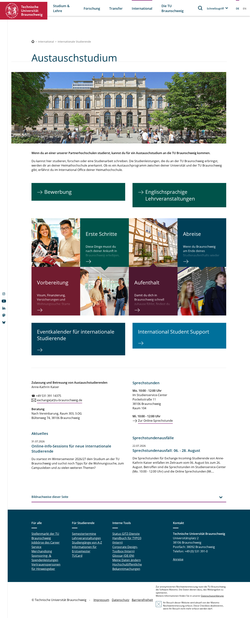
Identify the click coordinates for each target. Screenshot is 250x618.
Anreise (178, 559)
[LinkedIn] (4, 308)
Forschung (92, 8)
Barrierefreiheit (142, 600)
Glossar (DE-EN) (123, 556)
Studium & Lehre (61, 8)
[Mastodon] (4, 315)
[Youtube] (4, 301)
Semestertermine (84, 534)
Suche (200, 8)
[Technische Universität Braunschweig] (24, 11)
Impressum (101, 600)
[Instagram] (4, 294)
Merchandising (41, 551)
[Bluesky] (4, 323)
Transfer (116, 8)
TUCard (77, 556)
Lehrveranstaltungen (86, 538)
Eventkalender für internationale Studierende (75, 335)
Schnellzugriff (215, 8)
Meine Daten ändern (126, 560)
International (142, 8)
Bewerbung (58, 191)
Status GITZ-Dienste (126, 534)
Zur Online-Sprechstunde (155, 421)
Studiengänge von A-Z (87, 542)
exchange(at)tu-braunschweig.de (59, 400)
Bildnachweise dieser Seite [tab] (49, 497)
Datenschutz (120, 600)
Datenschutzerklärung (212, 595)
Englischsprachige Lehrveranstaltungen (170, 195)
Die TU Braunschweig (172, 8)
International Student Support (173, 331)
